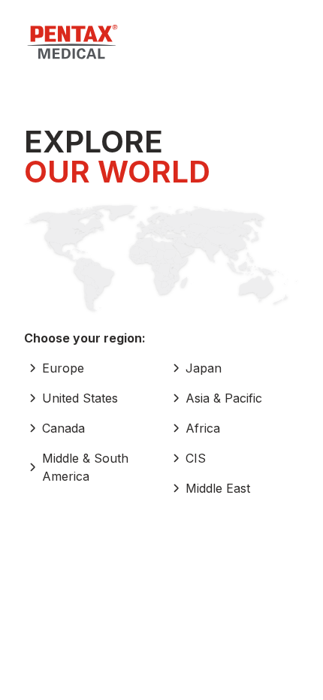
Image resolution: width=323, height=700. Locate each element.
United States (80, 398)
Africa (203, 428)
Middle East (218, 488)
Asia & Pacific (224, 398)
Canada (63, 428)
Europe (63, 368)
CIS (196, 458)
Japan (204, 368)
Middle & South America (85, 467)
